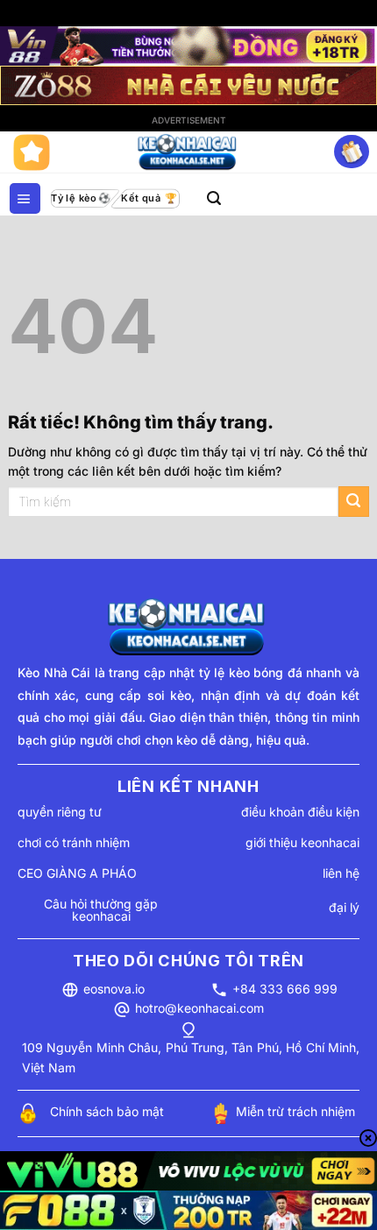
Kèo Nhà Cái (54, 672)
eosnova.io (114, 988)
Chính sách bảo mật (107, 1111)
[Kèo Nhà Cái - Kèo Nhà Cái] (188, 152)
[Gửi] (353, 501)
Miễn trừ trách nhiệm (295, 1111)
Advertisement (189, 120)
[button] (25, 199)
